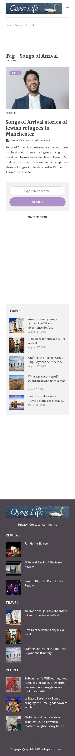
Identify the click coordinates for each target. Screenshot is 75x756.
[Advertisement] (37, 37)
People (11, 113)
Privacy (23, 524)
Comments (49, 524)
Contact (34, 524)
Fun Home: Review (36, 543)
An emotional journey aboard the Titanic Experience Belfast (42, 323)
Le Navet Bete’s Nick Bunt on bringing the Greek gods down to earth (46, 702)
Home (9, 25)
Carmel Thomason (20, 140)
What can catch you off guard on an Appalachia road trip (46, 381)
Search (37, 202)
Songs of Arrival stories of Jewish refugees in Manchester (36, 128)
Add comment (43, 140)
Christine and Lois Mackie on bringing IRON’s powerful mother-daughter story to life (44, 721)
